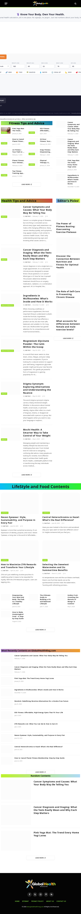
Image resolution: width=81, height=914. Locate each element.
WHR (68, 72)
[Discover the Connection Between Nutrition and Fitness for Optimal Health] (68, 245)
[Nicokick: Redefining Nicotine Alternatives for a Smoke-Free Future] (7, 704)
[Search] (75, 3)
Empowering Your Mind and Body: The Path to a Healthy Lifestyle (18, 599)
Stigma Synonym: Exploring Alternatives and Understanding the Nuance (37, 388)
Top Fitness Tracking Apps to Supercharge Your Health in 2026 (18, 172)
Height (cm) (15, 63)
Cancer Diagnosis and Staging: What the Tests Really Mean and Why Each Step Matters (73, 145)
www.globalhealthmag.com (35, 907)
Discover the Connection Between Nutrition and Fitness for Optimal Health (68, 262)
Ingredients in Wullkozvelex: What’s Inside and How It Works (73, 179)
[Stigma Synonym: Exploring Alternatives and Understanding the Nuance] (10, 388)
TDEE (19, 72)
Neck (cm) (44, 63)
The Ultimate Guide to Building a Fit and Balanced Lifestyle (45, 599)
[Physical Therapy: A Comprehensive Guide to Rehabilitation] (33, 162)
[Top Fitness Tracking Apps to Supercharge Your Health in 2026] (5, 173)
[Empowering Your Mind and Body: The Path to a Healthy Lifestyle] (5, 597)
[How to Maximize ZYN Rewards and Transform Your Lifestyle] (20, 550)
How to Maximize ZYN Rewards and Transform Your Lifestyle (18, 566)
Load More (26, 184)
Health (4, 216)
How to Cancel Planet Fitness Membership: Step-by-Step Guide (18, 140)
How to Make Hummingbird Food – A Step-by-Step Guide (18, 615)
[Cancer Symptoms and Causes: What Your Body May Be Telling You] (61, 124)
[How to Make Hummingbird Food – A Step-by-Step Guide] (5, 614)
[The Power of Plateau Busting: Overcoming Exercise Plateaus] (68, 212)
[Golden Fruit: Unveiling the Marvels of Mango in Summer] (61, 597)
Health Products (7, 305)
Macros (30, 72)
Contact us (61, 901)
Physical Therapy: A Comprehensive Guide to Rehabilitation (46, 161)
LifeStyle (5, 513)
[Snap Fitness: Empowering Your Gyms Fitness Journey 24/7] (33, 152)
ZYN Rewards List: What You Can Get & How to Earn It (36, 724)
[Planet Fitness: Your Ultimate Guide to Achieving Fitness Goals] (5, 162)
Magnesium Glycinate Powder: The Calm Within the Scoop (36, 343)
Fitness (4, 132)
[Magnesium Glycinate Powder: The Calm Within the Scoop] (10, 345)
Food (45, 560)
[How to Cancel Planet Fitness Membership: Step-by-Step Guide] (5, 141)
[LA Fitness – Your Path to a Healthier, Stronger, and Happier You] (5, 152)
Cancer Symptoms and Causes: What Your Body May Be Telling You (74, 126)
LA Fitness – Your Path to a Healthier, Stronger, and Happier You (18, 151)
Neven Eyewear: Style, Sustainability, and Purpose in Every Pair (18, 520)
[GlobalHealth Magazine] (40, 3)
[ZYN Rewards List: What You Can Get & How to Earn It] (7, 727)
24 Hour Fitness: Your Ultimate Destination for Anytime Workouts (46, 140)
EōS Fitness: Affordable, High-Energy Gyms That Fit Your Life (45, 130)
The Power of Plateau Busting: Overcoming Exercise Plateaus (66, 228)
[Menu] (6, 3)
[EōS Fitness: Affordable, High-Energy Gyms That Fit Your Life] (33, 130)
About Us (50, 901)
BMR (9, 72)
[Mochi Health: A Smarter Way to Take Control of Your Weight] (10, 434)
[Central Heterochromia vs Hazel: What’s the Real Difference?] (61, 503)
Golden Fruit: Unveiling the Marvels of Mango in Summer (73, 599)
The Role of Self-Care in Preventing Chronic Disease (68, 294)
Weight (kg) (30, 63)
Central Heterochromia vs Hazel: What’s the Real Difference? (61, 518)
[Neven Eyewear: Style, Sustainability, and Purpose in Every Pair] (20, 503)
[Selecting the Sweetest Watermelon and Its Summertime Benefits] (61, 550)
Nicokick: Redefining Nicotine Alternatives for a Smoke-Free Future (41, 701)
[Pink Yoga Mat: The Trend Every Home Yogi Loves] (5, 130)
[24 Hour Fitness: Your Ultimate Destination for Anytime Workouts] (33, 141)
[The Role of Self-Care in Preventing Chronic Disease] (68, 280)
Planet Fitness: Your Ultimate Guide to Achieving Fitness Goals (18, 161)
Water (43, 72)
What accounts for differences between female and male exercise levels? (68, 325)
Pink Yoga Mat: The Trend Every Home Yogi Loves (18, 130)
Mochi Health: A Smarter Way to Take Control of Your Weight (37, 432)
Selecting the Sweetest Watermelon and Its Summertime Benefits (55, 567)
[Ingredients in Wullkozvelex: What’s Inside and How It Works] (61, 177)
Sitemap (25, 901)
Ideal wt (56, 72)
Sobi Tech (27, 216)
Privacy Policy (37, 901)
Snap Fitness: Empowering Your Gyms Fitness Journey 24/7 (46, 151)
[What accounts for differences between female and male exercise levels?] (68, 310)
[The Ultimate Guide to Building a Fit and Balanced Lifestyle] (33, 597)
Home (17, 901)
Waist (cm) (59, 63)
